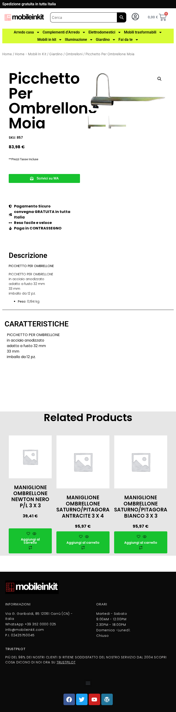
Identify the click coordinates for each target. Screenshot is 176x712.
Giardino (103, 39)
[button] (44, 178)
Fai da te (125, 39)
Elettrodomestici (101, 32)
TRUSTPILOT (66, 662)
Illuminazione (76, 39)
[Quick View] (33, 534)
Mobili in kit (46, 39)
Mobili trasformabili (140, 32)
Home (7, 54)
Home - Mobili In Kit (30, 54)
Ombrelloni (74, 54)
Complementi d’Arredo (61, 32)
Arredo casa (24, 32)
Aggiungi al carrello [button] (30, 541)
